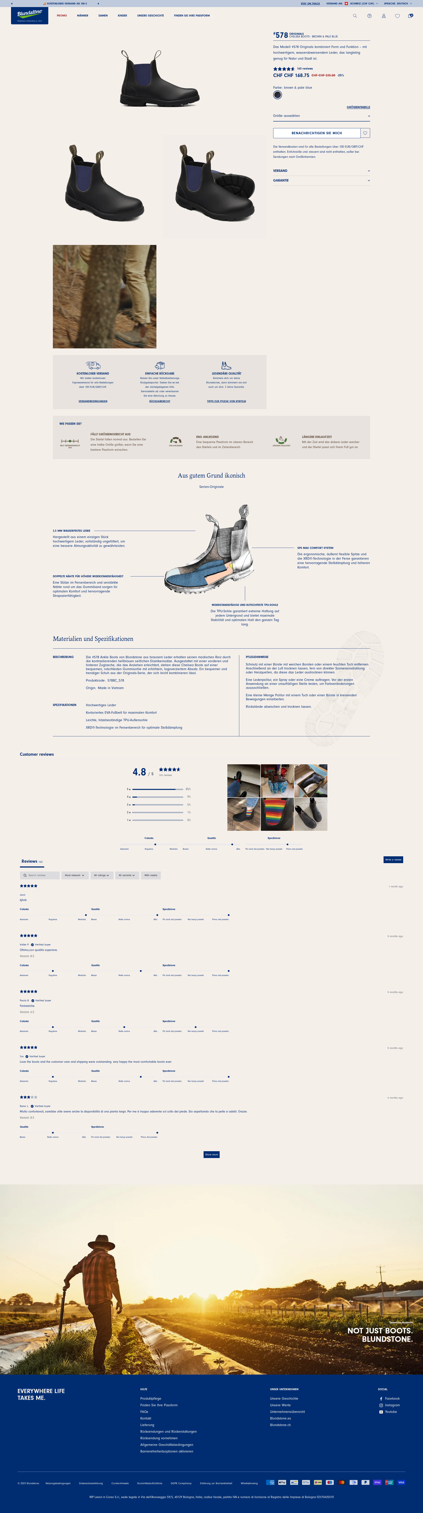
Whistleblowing (249, 1483)
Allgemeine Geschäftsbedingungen (166, 1445)
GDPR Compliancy (181, 1483)
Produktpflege (150, 1399)
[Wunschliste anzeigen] (398, 16)
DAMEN (103, 15)
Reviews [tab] (32, 861)
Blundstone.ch (280, 1425)
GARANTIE (281, 180)
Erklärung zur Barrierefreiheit (216, 1483)
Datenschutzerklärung (91, 1483)
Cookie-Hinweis (120, 1483)
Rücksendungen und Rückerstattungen (168, 1432)
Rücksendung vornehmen (159, 1438)
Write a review (393, 859)
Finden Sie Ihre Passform (192, 15)
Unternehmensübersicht (287, 1412)
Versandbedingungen (93, 401)
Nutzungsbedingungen (58, 1483)
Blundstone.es (280, 1418)
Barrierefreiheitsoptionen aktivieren (166, 1451)
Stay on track (310, 3)
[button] (159, 789)
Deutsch (402, 3)
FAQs (144, 1412)
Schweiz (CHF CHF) (362, 3)
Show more (211, 1154)
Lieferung (147, 1425)
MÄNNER (82, 15)
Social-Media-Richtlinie (149, 1483)
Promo (62, 15)
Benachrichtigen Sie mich (317, 133)
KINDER (122, 15)
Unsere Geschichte (150, 15)
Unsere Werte (280, 1405)
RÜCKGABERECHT (159, 401)
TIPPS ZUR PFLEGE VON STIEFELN (226, 401)
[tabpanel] (211, 1017)
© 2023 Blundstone (28, 1483)
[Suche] (356, 16)
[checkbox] (151, 875)
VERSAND (280, 171)
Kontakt (145, 1418)
